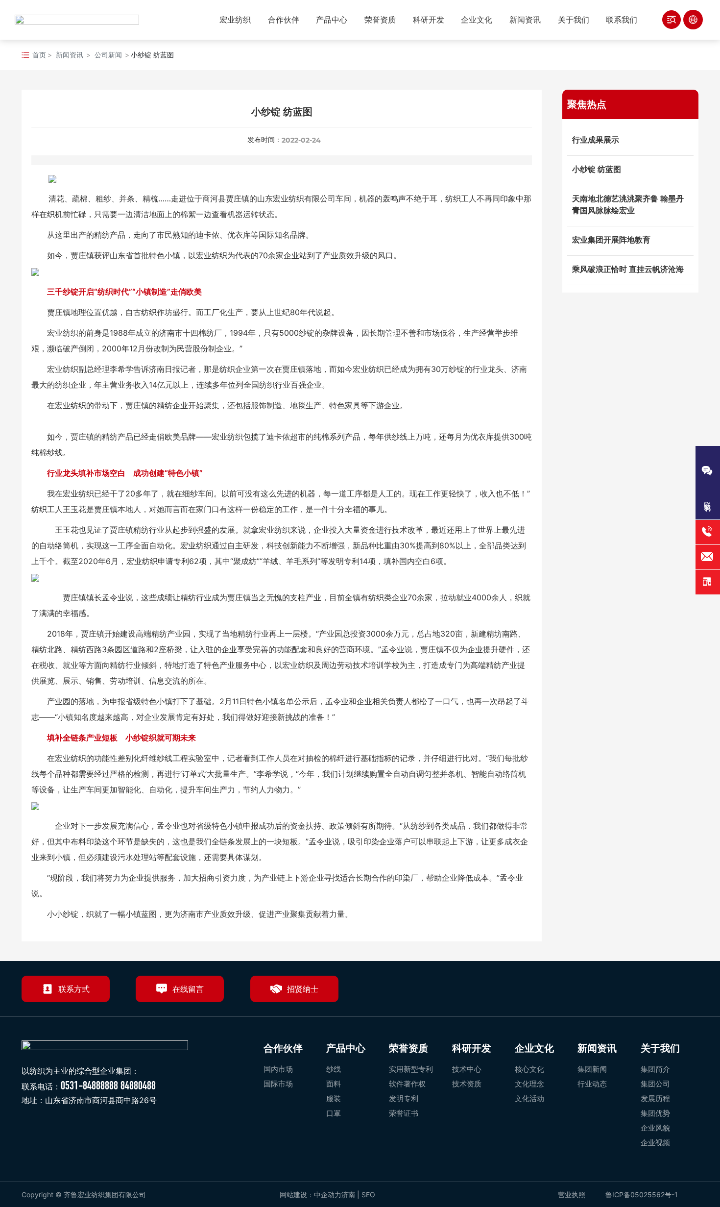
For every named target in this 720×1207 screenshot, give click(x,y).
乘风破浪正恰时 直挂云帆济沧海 (628, 269)
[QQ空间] (664, 992)
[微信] (619, 992)
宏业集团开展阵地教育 (611, 240)
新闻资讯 (69, 54)
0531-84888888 (89, 1085)
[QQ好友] (642, 992)
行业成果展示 (595, 140)
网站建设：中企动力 (310, 1194)
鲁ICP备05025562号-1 (641, 1194)
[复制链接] (687, 992)
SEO (369, 1194)
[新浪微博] (597, 992)
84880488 (138, 1085)
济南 (348, 1194)
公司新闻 (108, 54)
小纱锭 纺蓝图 (596, 169)
